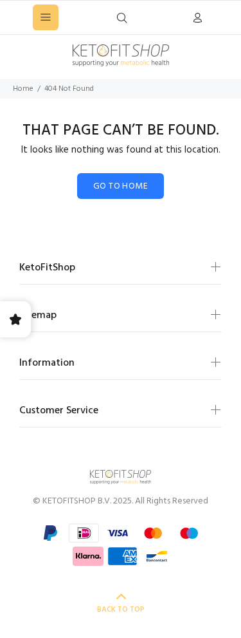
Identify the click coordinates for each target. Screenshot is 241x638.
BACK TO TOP (121, 609)
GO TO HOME (120, 186)
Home (23, 88)
